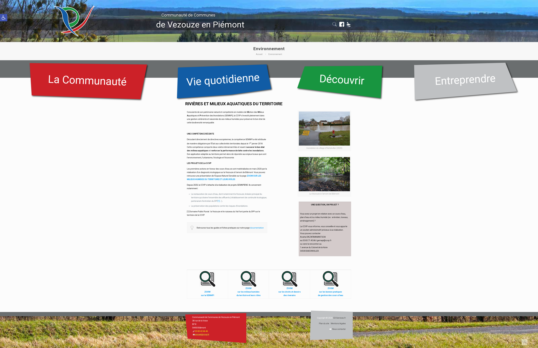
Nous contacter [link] (339, 329)
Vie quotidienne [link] (223, 79)
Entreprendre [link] (465, 80)
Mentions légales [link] (338, 323)
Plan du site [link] (324, 323)
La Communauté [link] (87, 80)
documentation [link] (257, 228)
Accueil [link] (259, 54)
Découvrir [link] (342, 79)
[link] (3, 17)
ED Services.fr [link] (339, 318)
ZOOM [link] (207, 292)
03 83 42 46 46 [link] (201, 331)
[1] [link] (219, 201)
